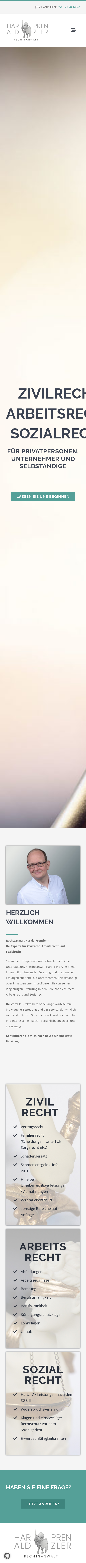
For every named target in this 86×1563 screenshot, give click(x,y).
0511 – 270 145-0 (69, 7)
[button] (7, 1556)
